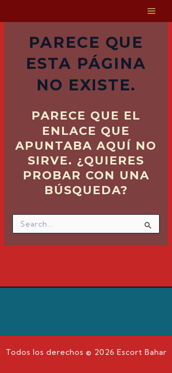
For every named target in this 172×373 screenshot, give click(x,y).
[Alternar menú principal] (152, 11)
